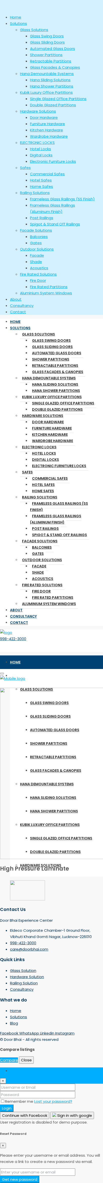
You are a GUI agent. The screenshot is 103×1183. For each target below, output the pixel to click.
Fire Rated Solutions (42, 584)
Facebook (9, 1033)
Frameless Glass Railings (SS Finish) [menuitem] (62, 199)
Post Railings (45, 528)
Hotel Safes (43, 484)
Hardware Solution (27, 976)
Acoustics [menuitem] (39, 268)
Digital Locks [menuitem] (41, 155)
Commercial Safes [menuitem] (47, 174)
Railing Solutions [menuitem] (35, 192)
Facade (39, 566)
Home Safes (43, 490)
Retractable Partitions (55, 365)
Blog (14, 1023)
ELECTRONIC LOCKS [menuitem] (37, 142)
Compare (9, 1060)
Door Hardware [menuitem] (44, 117)
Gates (38, 553)
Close (26, 1060)
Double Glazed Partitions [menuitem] (53, 105)
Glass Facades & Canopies (57, 371)
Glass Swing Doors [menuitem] (47, 36)
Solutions (20, 327)
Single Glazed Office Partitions (63, 403)
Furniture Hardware (52, 428)
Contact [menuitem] (18, 311)
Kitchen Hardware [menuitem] (46, 130)
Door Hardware (48, 422)
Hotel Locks (44, 453)
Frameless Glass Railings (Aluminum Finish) (55, 519)
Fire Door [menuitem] (38, 280)
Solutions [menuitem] (18, 23)
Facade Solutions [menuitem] (36, 230)
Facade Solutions (40, 541)
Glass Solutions (38, 334)
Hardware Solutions (42, 415)
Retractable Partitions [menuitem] (50, 61)
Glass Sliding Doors (52, 346)
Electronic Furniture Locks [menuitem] (53, 161)
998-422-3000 (13, 638)
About (16, 610)
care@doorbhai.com (29, 949)
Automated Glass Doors (56, 353)
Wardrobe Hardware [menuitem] (49, 136)
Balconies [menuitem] (39, 236)
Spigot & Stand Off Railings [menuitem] (55, 224)
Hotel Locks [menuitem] (40, 148)
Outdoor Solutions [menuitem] (37, 249)
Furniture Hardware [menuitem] (47, 123)
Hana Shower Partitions (56, 390)
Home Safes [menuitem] (41, 186)
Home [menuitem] (15, 17)
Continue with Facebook (24, 1115)
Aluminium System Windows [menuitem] (46, 293)
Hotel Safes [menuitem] (41, 180)
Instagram (64, 1033)
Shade (38, 572)
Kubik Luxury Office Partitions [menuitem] (46, 92)
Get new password (19, 1179)
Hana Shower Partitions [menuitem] (51, 86)
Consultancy (23, 616)
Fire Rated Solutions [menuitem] (38, 274)
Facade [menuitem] (37, 255)
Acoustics (42, 578)
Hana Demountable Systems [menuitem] (47, 73)
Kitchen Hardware (50, 434)
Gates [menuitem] (36, 242)
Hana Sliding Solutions (55, 384)
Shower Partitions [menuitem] (46, 54)
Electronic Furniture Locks (59, 465)
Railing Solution (24, 983)
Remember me (19, 1101)
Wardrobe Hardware (52, 440)
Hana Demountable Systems (49, 378)
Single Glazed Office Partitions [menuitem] (58, 98)
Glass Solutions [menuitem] (34, 29)
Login (7, 1108)
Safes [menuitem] (25, 167)
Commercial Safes (50, 478)
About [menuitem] (16, 299)
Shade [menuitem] (36, 261)
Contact (19, 622)
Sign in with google (74, 1115)
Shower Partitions (50, 359)
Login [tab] (15, 1070)
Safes (27, 472)
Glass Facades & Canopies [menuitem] (55, 67)
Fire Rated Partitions (52, 597)
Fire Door (41, 591)
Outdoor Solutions (42, 559)
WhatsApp (29, 1033)
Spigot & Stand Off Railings (59, 534)
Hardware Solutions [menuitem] (38, 111)
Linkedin (47, 1033)
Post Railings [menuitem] (41, 217)
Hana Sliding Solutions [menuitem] (50, 79)
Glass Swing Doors (51, 340)
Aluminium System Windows (49, 603)
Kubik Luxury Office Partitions (52, 396)
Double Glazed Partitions (57, 409)
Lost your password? (53, 1101)
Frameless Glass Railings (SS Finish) (59, 506)
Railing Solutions (39, 497)
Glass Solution (23, 970)
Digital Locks (45, 459)
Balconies (42, 547)
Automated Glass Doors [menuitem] (52, 48)
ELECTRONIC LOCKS (39, 447)
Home (15, 321)
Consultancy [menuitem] (22, 305)
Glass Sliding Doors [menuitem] (47, 42)
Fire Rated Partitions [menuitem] (49, 286)
